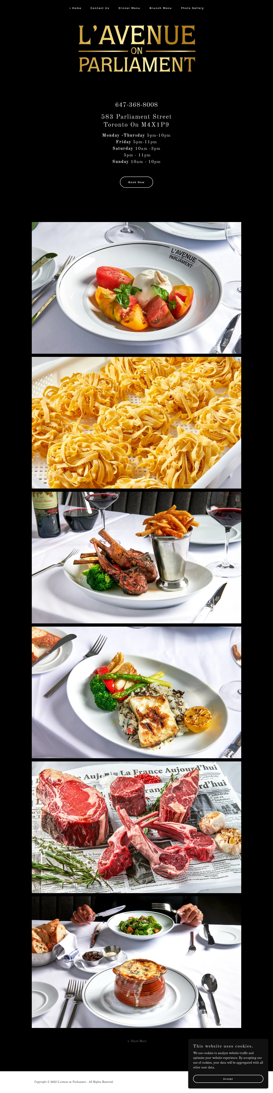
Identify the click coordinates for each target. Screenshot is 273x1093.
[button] (136, 1041)
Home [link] (76, 8)
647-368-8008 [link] (136, 105)
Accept (228, 1078)
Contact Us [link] (100, 8)
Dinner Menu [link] (129, 8)
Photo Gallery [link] (192, 8)
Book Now (136, 182)
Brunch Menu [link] (160, 8)
